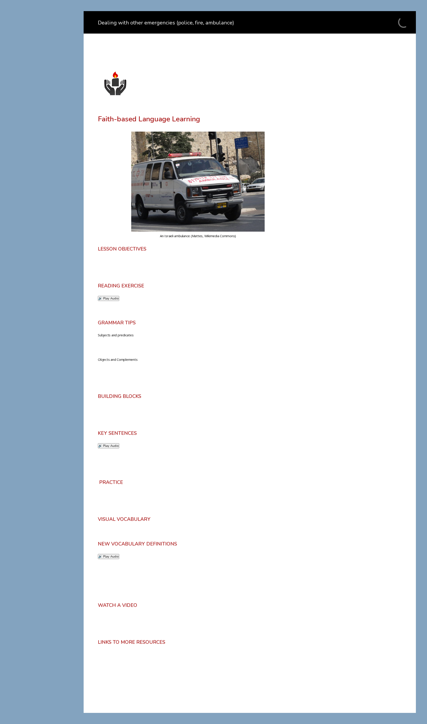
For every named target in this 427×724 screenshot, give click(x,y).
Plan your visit (30, 122)
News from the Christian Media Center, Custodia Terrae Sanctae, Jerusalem (44, 149)
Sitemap (25, 168)
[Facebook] (44, 190)
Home (23, 76)
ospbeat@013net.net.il (44, 199)
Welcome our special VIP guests (43, 107)
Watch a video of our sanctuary (43, 115)
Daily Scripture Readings (37, 160)
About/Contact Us (32, 84)
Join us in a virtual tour (36, 91)
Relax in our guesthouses (38, 99)
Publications (28, 138)
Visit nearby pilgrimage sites (40, 130)
